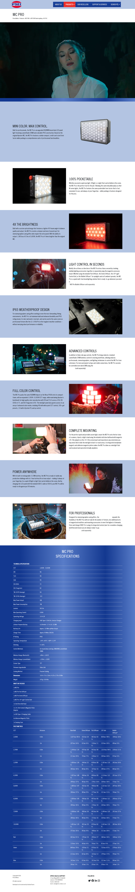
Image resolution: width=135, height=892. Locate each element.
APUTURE (27, 18)
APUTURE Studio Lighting (36, 18)
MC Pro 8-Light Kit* (105, 517)
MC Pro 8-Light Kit (75, 530)
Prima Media (16, 18)
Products (22, 18)
